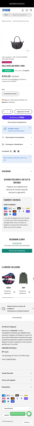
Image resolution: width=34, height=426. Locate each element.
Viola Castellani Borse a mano (21, 21)
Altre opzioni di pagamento (17, 122)
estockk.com (9, 421)
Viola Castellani (6, 57)
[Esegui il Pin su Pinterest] (18, 151)
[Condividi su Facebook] (15, 151)
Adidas (8, 287)
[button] (27, 10)
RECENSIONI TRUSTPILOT (17, 3)
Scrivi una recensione (17, 251)
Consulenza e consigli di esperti (18, 311)
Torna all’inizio (17, 317)
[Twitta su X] (11, 151)
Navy (23, 287)
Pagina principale (6, 21)
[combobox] (17, 15)
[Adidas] (8, 278)
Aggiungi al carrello (23, 111)
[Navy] (23, 278)
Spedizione (15, 79)
